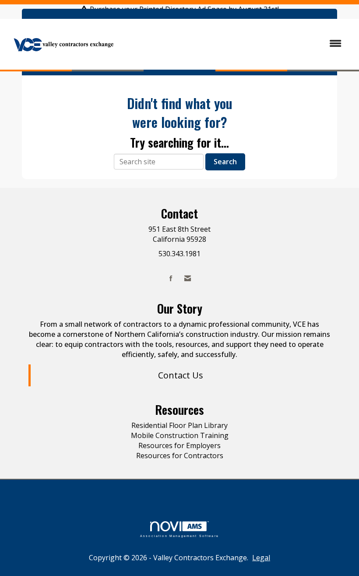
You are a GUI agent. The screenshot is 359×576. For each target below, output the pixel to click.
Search (225, 161)
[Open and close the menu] (235, 43)
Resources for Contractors (179, 455)
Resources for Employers (179, 445)
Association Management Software (179, 535)
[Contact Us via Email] (187, 278)
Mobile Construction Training (180, 435)
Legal (261, 557)
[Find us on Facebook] (171, 278)
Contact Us (180, 375)
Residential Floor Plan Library (179, 425)
